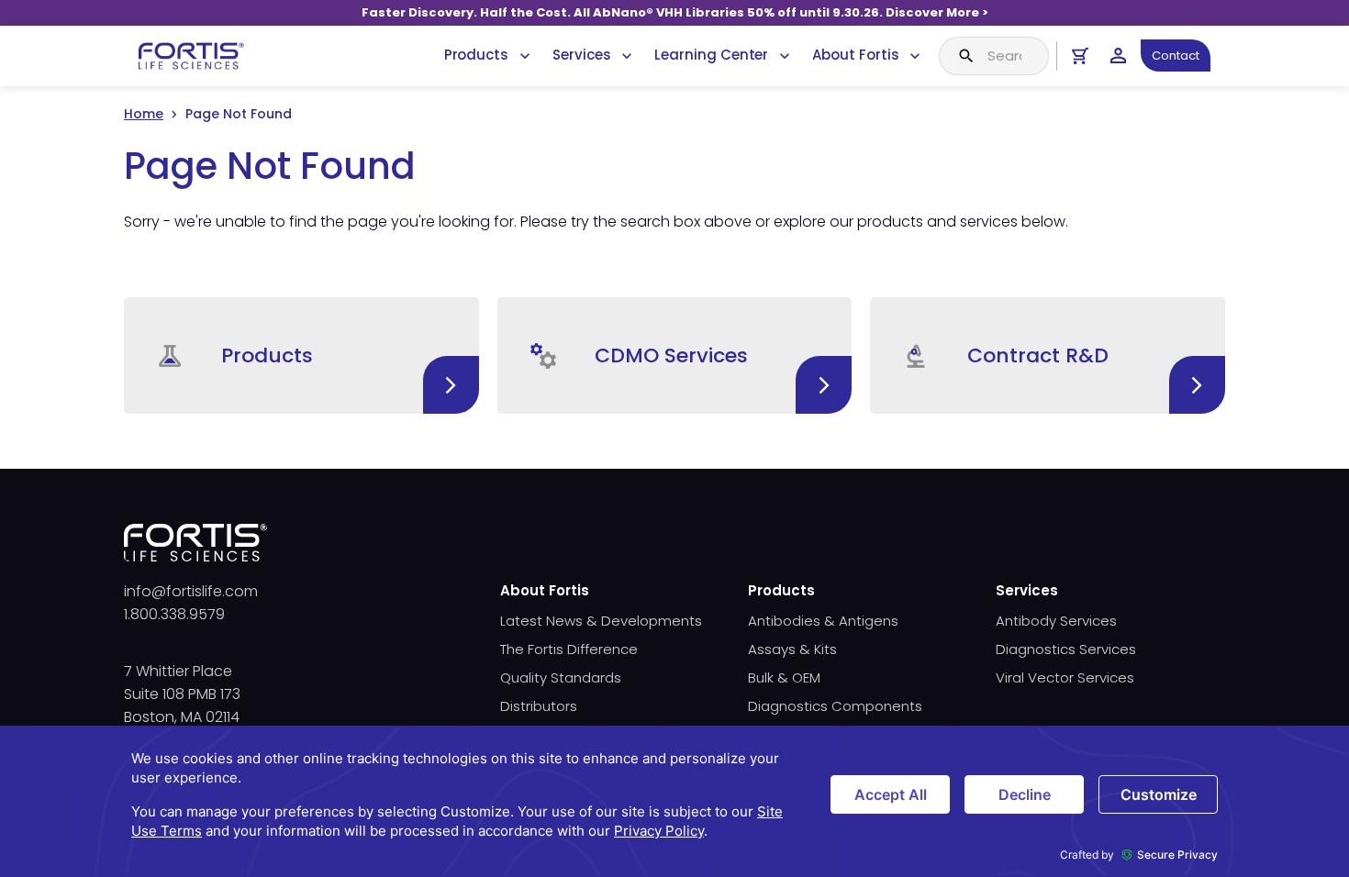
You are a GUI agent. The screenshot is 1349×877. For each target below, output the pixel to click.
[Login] (1118, 55)
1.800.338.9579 (174, 614)
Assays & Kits (792, 649)
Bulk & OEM (784, 677)
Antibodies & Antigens (823, 620)
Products (476, 54)
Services (581, 54)
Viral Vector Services (1065, 677)
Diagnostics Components (835, 706)
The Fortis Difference (569, 649)
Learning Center (711, 54)
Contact (1175, 55)
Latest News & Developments (601, 620)
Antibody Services (1056, 620)
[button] (301, 355)
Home (143, 114)
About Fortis (855, 54)
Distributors (538, 706)
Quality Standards (560, 677)
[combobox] (994, 56)
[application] (674, 801)
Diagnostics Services (1066, 649)
